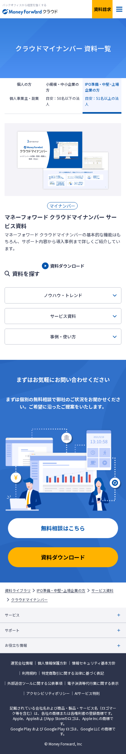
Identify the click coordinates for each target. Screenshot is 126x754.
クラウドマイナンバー (29, 599)
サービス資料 (63, 316)
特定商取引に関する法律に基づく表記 (73, 673)
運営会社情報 (22, 663)
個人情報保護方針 (52, 663)
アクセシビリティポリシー (48, 693)
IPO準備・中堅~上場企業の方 (61, 590)
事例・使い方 (63, 337)
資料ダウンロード (63, 557)
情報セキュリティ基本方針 (94, 663)
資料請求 (102, 9)
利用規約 (29, 673)
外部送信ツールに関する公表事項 (34, 683)
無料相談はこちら (63, 528)
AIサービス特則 (87, 693)
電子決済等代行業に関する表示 (93, 683)
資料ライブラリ (18, 590)
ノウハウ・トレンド (63, 295)
